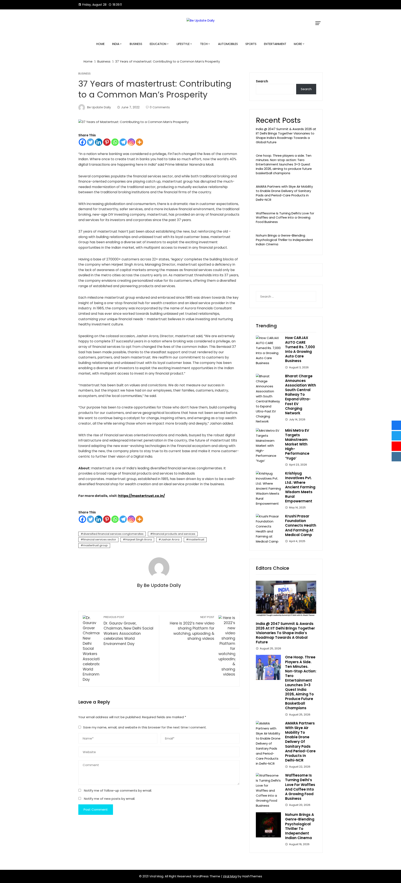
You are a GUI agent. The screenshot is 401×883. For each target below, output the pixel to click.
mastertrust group (95, 545)
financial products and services (174, 534)
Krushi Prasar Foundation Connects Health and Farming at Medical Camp (300, 525)
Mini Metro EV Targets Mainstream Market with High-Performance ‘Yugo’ (297, 444)
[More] (139, 142)
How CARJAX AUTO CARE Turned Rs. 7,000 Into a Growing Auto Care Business (300, 349)
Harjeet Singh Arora (138, 539)
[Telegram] (123, 142)
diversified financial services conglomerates (113, 534)
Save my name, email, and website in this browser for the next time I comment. (145, 727)
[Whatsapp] (115, 142)
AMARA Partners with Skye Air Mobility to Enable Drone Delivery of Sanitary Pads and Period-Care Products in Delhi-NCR (284, 193)
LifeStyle (183, 44)
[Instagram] (131, 142)
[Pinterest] (106, 142)
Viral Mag (230, 876)
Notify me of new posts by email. (109, 798)
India (115, 44)
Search (262, 81)
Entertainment (275, 44)
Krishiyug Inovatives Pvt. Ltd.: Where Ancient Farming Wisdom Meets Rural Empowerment (300, 487)
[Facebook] (82, 142)
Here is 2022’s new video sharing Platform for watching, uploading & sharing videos (192, 628)
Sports (250, 44)
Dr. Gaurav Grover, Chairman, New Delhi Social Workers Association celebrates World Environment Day (128, 630)
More (298, 44)
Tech (204, 44)
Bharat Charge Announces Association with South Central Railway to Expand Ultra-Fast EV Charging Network (300, 395)
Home (100, 44)
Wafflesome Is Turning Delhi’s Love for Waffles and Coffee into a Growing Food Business (285, 217)
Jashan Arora (170, 539)
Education (158, 44)
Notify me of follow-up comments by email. (118, 790)
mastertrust (196, 539)
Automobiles (228, 44)
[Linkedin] (98, 142)
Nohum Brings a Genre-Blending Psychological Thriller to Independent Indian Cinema (284, 239)
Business (136, 44)
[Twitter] (90, 142)
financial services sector (99, 539)
